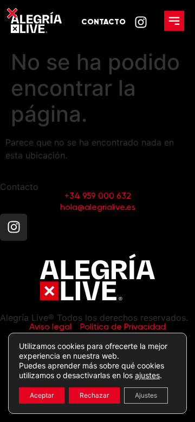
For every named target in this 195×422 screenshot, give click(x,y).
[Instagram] (13, 227)
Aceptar (42, 395)
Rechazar (94, 395)
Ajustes (146, 395)
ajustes (147, 375)
